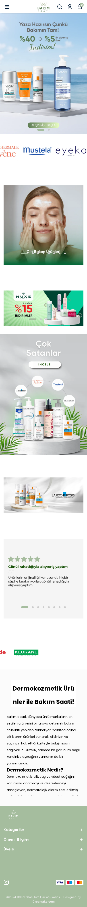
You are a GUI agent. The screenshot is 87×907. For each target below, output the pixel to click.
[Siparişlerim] (69, 7)
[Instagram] (6, 882)
